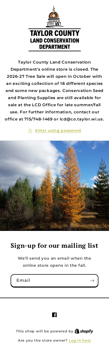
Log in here (80, 340)
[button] (54, 130)
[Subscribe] (92, 280)
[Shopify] (84, 331)
